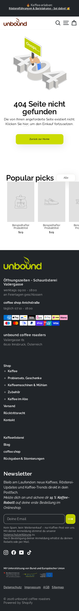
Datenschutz (13, 587)
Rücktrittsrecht (14, 413)
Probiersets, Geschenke (25, 378)
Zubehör (14, 392)
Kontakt (9, 420)
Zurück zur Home (39, 139)
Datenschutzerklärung (17, 534)
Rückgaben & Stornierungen (24, 458)
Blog (7, 444)
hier (25, 124)
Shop (7, 365)
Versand (9, 406)
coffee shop (12, 451)
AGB (46, 587)
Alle (66, 177)
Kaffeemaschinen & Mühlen (27, 385)
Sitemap (58, 587)
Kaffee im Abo (18, 399)
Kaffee (12, 371)
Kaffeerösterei (14, 437)
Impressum (32, 587)
